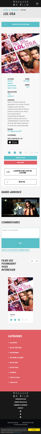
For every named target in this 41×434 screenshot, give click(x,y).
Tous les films (15, 377)
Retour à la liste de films (20, 24)
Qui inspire (13, 342)
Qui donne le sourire (16, 357)
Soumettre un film (20, 402)
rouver (21, 3)
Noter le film (20, 157)
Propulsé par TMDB (28, 422)
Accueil (5, 10)
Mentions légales (13, 422)
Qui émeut (13, 372)
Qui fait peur (14, 367)
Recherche (14, 10)
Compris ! (34, 429)
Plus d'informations (17, 432)
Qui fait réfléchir (16, 347)
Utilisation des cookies (20, 424)
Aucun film (13, 382)
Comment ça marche (20, 405)
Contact (20, 408)
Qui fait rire (14, 362)
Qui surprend (14, 352)
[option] (20, 299)
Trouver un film (20, 399)
